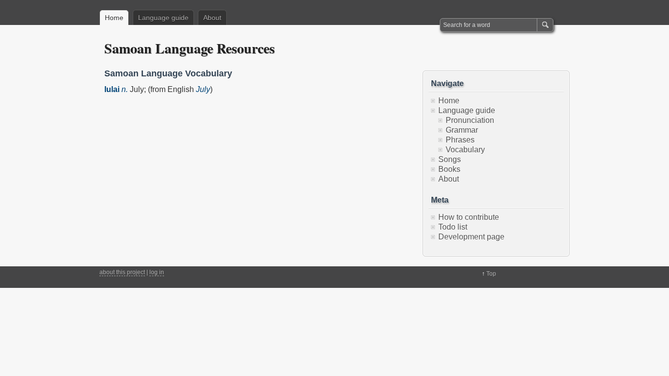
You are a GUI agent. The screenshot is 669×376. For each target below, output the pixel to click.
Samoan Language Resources (189, 48)
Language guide (163, 18)
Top (491, 273)
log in (156, 272)
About (212, 18)
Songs (449, 159)
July (203, 89)
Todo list (452, 227)
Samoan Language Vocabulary (168, 73)
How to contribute (468, 217)
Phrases (460, 140)
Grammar (462, 130)
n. (124, 89)
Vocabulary (465, 149)
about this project (122, 272)
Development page (471, 237)
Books (449, 169)
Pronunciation (470, 120)
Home (114, 18)
